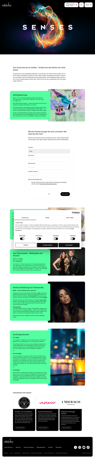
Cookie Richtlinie (49, 453)
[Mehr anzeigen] (69, 182)
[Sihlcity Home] (6, 4)
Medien (6, 453)
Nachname (31, 163)
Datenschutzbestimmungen (48, 184)
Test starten (65, 194)
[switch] (39, 239)
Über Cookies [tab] (70, 217)
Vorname (31, 155)
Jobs (11, 453)
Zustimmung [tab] (25, 217)
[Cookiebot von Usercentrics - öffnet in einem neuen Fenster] (73, 213)
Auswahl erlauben (47, 245)
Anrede (30, 147)
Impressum (17, 453)
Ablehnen (25, 245)
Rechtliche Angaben (36, 453)
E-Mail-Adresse (33, 171)
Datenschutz (26, 453)
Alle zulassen (69, 245)
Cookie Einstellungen (61, 453)
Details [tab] (47, 217)
